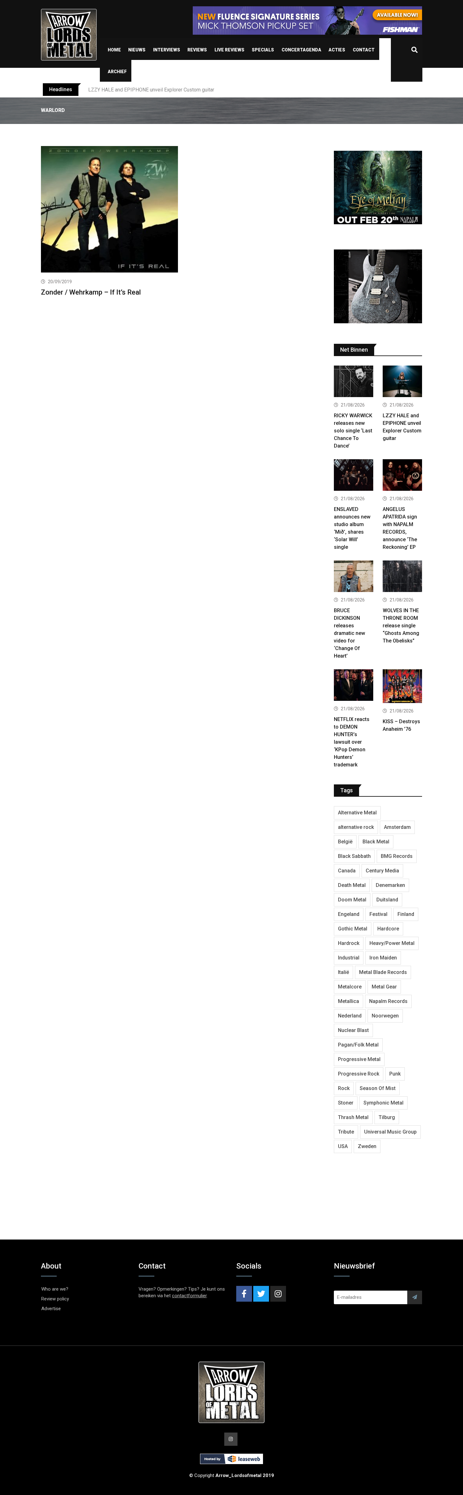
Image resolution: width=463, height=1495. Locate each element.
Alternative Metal (357, 813)
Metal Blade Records (383, 972)
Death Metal (352, 885)
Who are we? (54, 1289)
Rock (344, 1088)
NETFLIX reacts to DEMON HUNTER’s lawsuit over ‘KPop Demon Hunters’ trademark (351, 742)
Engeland (348, 914)
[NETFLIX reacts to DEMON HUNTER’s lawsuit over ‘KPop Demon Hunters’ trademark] (353, 685)
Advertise (51, 1308)
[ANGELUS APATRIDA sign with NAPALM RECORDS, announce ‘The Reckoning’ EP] (402, 475)
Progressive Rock (358, 1074)
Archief (117, 71)
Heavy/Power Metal (391, 943)
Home (114, 49)
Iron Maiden (383, 958)
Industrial (348, 958)
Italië (343, 972)
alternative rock (356, 827)
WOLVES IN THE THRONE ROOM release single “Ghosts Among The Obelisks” (401, 625)
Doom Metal (352, 900)
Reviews (197, 49)
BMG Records (397, 856)
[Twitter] (261, 1294)
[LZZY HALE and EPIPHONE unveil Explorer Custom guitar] (402, 382)
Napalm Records (388, 1001)
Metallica (348, 1001)
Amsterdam (397, 827)
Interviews (166, 49)
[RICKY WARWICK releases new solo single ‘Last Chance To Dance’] (353, 382)
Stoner (345, 1103)
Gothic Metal (352, 929)
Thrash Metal (353, 1117)
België (345, 842)
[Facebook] (244, 1294)
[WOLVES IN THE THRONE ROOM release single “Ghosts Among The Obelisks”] (402, 577)
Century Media (382, 871)
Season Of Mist (378, 1088)
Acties (337, 49)
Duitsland (387, 900)
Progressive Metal (359, 1059)
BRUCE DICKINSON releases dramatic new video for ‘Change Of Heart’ (349, 633)
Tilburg (387, 1117)
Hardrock (348, 943)
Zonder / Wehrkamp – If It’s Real (91, 292)
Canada (347, 871)
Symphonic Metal (383, 1103)
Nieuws (137, 49)
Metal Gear (384, 987)
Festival (378, 914)
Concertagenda (301, 49)
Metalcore (350, 987)
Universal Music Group (390, 1132)
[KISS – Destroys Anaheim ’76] (402, 687)
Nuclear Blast (353, 1030)
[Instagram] (278, 1294)
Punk (395, 1074)
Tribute (346, 1132)
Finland (405, 914)
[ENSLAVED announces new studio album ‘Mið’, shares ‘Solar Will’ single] (353, 475)
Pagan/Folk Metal (358, 1045)
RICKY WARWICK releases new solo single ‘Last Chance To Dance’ (353, 431)
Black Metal (376, 842)
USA (343, 1146)
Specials (263, 49)
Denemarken (390, 885)
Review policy (55, 1299)
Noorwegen (385, 1016)
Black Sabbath (354, 856)
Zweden (367, 1146)
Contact (363, 49)
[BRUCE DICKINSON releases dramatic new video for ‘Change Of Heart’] (353, 577)
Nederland (350, 1016)
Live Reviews (229, 49)
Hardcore (388, 929)
